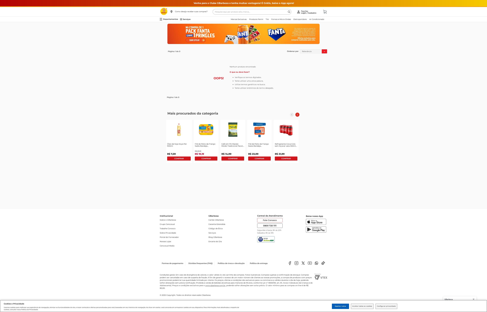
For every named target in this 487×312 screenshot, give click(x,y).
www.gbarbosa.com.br (215, 285)
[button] (188, 11)
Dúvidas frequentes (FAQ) (200, 263)
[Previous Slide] (292, 115)
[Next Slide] (297, 115)
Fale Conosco (270, 220)
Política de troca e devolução (231, 263)
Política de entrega (259, 263)
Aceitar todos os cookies (362, 306)
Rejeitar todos (340, 306)
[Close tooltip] (473, 299)
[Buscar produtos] (289, 11)
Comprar (179, 159)
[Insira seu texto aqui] (316, 263)
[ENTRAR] (309, 12)
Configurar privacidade (386, 306)
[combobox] (252, 12)
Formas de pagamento (172, 263)
